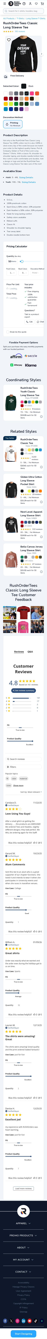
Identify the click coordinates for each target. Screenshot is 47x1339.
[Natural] (37, 99)
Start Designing (23, 1333)
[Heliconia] (32, 93)
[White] (6, 93)
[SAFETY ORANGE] (40, 491)
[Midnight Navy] (36, 522)
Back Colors (23, 269)
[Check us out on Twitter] (11, 1321)
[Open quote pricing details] (41, 416)
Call (31, 322)
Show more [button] (18, 785)
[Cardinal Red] (11, 99)
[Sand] (21, 99)
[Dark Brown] (32, 99)
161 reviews (20, 31)
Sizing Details (26, 177)
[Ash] (25, 449)
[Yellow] (29, 449)
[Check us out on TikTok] (36, 1321)
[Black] (23, 86)
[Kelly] (22, 557)
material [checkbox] (23, 778)
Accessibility (23, 1282)
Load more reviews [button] (23, 1188)
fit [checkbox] (7, 778)
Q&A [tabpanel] (30, 651)
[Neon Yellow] (11, 104)
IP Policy (24, 1307)
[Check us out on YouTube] (30, 1321)
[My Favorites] (36, 3)
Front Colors (10, 269)
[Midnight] (22, 453)
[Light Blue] (32, 104)
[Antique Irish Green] (36, 449)
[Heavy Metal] (33, 522)
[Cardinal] (22, 525)
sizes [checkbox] (9, 785)
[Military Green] (21, 104)
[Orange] (37, 93)
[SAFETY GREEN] (29, 491)
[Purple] (21, 109)
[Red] (6, 99)
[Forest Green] (27, 104)
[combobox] (23, 11)
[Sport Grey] (11, 93)
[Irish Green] (16, 104)
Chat (42, 322)
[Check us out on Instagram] (17, 1321)
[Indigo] (29, 522)
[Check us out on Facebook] (5, 1321)
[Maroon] (16, 99)
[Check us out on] (24, 1321)
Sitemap (23, 1311)
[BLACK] (22, 491)
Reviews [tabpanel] (19, 651)
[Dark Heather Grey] (16, 93)
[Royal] (11, 109)
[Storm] (25, 557)
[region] (23, 698)
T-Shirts (20, 18)
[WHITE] (25, 491)
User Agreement (23, 1291)
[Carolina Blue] (37, 104)
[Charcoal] (21, 93)
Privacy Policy (23, 1295)
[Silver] (33, 557)
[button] (9, 612)
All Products (8, 18)
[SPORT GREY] (36, 491)
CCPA (23, 1299)
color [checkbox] (14, 778)
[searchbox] (23, 759)
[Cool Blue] (25, 522)
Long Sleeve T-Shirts (35, 18)
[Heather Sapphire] (40, 449)
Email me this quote (18, 332)
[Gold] (6, 104)
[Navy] (16, 109)
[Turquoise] (6, 109)
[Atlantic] (22, 560)
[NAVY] (33, 491)
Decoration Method (37, 269)
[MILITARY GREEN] (40, 557)
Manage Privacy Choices (23, 1286)
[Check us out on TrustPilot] (42, 1321)
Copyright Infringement (23, 1303)
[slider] (22, 261)
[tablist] (23, 649)
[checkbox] (7, 332)
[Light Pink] (27, 109)
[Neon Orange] (27, 99)
